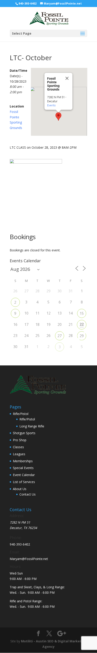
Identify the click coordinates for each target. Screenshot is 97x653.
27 (60, 335)
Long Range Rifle (31, 426)
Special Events (23, 468)
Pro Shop (19, 440)
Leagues (19, 454)
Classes (18, 447)
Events (51, 105)
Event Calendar (24, 475)
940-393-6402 (27, 3)
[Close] (67, 78)
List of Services (24, 482)
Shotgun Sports (24, 433)
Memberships (23, 461)
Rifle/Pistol (20, 414)
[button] (58, 116)
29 (82, 335)
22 (82, 324)
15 (82, 313)
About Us (19, 489)
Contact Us (27, 494)
